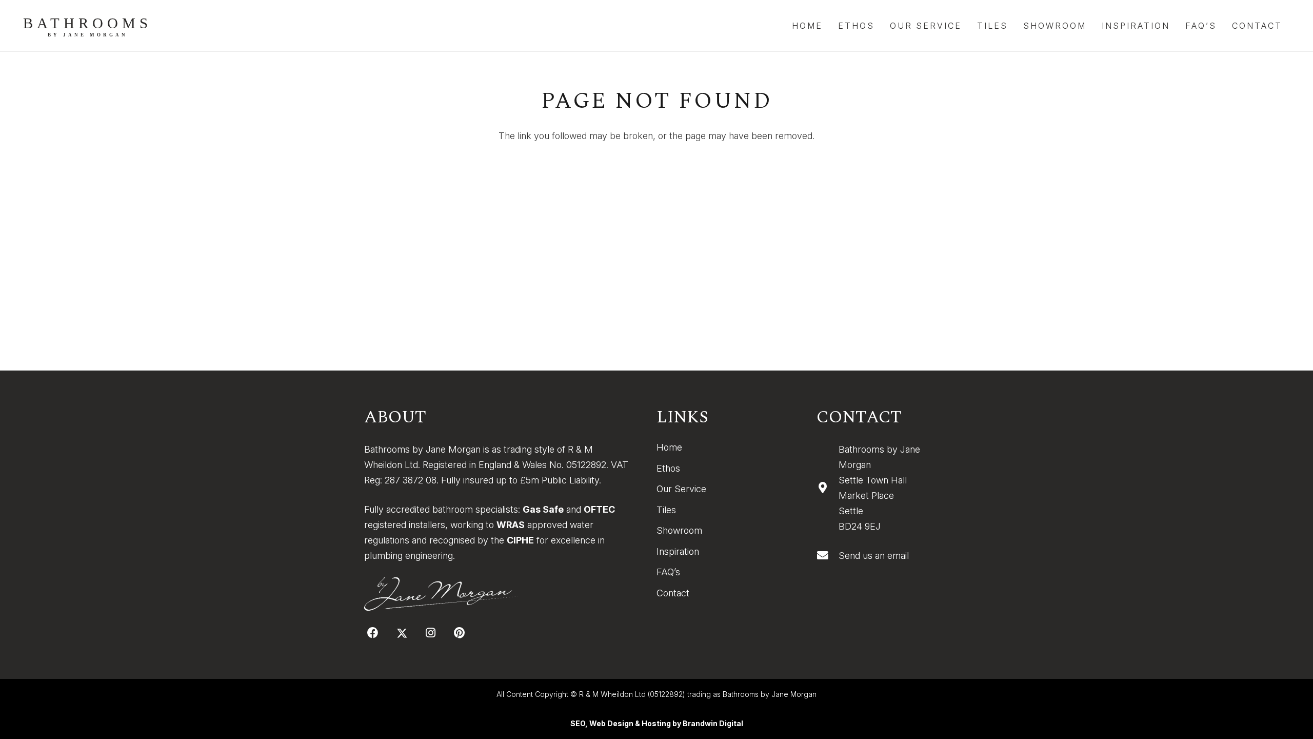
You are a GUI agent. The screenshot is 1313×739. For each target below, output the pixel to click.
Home (669, 447)
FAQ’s (668, 572)
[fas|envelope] (828, 555)
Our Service (681, 488)
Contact (672, 593)
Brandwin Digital (713, 723)
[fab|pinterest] (459, 633)
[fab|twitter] (402, 633)
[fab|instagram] (431, 633)
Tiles (666, 509)
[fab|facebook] (373, 633)
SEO (577, 723)
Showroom (679, 530)
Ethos (668, 468)
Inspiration (677, 551)
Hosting (656, 723)
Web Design (611, 723)
